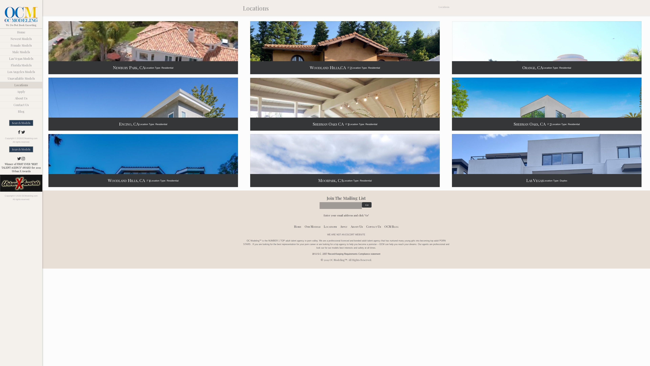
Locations (330, 227)
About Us (357, 227)
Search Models (21, 123)
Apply (343, 227)
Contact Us (373, 227)
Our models (312, 227)
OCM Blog (391, 227)
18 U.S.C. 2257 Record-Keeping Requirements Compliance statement (346, 254)
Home (297, 227)
